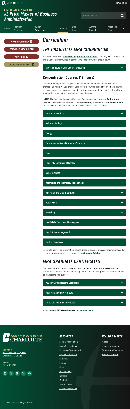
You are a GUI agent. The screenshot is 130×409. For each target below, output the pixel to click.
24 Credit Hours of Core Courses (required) (65, 67)
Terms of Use (65, 384)
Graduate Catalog (91, 253)
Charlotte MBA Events (20, 64)
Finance (49, 153)
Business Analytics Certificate (59, 292)
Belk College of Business (18, 10)
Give (61, 367)
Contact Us (64, 380)
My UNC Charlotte (68, 354)
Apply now (20, 56)
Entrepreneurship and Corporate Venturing (65, 143)
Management (51, 202)
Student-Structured (54, 242)
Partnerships (65, 371)
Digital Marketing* (53, 123)
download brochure (20, 49)
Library (62, 363)
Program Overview (18, 28)
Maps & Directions (68, 346)
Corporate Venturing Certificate (60, 302)
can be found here (84, 310)
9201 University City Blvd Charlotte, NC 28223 (14, 354)
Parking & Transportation (71, 350)
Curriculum (63, 28)
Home (7, 28)
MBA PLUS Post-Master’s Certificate (62, 282)
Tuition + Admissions (40, 28)
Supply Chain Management (57, 232)
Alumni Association (68, 342)
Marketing (50, 212)
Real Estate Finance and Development (62, 222)
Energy (48, 133)
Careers (63, 376)
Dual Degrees (76, 28)
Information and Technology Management (64, 182)
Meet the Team (112, 28)
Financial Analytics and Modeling (60, 163)
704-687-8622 (10, 365)
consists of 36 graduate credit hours (80, 56)
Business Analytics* (54, 113)
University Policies (68, 388)
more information (20, 41)
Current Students (92, 28)
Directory (63, 359)
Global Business (52, 172)
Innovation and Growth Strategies (61, 192)
